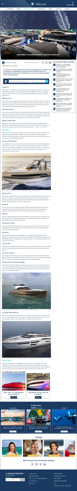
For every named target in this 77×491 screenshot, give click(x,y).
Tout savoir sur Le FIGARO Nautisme (38, 478)
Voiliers (18, 9)
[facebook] (32, 464)
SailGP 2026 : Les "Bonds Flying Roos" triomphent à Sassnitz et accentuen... (38, 427)
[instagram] (36, 464)
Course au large (39, 408)
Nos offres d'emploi (33, 476)
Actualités (10, 9)
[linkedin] (45, 464)
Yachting (67, 9)
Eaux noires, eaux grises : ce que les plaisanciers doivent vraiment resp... (12, 427)
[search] (73, 2)
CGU (55, 483)
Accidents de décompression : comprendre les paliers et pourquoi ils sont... (64, 428)
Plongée (64, 408)
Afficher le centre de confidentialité (62, 485)
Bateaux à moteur (29, 9)
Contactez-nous (33, 473)
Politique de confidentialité (60, 481)
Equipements (41, 9)
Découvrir (13, 431)
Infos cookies (57, 478)
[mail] (73, 5)
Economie (59, 9)
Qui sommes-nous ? (33, 481)
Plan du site (32, 483)
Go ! (22, 479)
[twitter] (40, 464)
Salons (51, 9)
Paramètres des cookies (60, 476)
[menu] (2, 4)
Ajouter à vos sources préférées (11, 65)
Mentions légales (58, 473)
